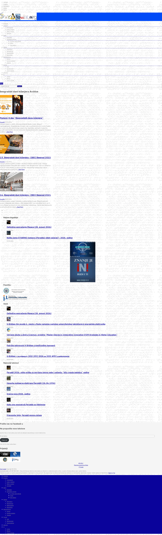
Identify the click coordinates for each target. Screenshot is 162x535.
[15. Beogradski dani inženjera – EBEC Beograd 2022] (26, 144)
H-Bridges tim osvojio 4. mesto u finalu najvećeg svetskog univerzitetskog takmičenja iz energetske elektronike (56, 324)
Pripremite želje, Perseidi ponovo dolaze (24, 415)
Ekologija (9, 49)
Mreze (8, 78)
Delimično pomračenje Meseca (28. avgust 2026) (29, 227)
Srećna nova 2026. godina (18, 393)
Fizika (5, 65)
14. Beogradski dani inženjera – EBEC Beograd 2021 (25, 195)
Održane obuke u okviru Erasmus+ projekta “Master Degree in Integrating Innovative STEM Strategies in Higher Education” (62, 334)
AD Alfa (80, 463)
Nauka (5, 47)
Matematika (10, 53)
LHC (8, 67)
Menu (1, 84)
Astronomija (7, 57)
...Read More (9, 132)
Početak (5, 23)
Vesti (4, 35)
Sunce (8, 59)
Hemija (5, 72)
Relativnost (10, 69)
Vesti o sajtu (10, 31)
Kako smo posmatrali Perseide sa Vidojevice (26, 404)
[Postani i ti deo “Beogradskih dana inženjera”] (26, 105)
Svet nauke (3, 469)
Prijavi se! (4, 440)
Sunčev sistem (11, 61)
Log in (5, 10)
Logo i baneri (11, 29)
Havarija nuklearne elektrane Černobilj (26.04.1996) (31, 383)
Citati (11, 43)
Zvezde (9, 63)
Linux (8, 76)
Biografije (9, 55)
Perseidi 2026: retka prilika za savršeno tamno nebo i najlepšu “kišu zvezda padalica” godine (48, 372)
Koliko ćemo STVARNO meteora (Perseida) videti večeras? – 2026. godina (39, 237)
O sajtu (5, 4)
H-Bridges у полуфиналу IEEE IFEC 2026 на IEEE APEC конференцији (38, 356)
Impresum (6, 6)
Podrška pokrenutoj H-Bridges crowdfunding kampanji (31, 345)
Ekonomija (10, 51)
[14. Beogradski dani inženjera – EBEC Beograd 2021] (26, 182)
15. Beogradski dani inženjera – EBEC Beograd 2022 (25, 157)
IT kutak (81, 467)
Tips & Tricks (10, 80)
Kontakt (5, 2)
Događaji (9, 37)
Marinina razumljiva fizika (81, 465)
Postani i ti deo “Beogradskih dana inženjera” (21, 118)
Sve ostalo (13, 45)
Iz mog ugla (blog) (15, 41)
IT (3, 74)
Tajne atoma (10, 70)
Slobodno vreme (11, 39)
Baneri (5, 8)
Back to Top (111, 473)
